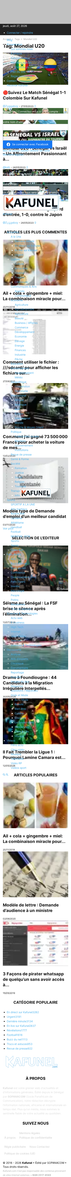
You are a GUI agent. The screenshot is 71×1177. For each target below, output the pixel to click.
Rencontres (22, 726)
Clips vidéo (17, 749)
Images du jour (20, 681)
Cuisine (19, 713)
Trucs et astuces (21, 608)
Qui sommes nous (22, 49)
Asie (17, 409)
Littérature (21, 282)
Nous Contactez (40, 1146)
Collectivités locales (27, 436)
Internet (15, 631)
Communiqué (23, 295)
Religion (19, 481)
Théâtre (19, 277)
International (18, 395)
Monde (19, 422)
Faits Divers (18, 581)
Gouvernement (24, 445)
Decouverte (14, 649)
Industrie (20, 354)
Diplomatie (21, 391)
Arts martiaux (19, 509)
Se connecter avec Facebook (30, 144)
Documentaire (19, 667)
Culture (15, 259)
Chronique (17, 663)
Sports (11, 499)
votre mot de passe (15, 134)
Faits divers (14, 554)
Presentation (14, 44)
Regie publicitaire (21, 76)
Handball (16, 527)
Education (17, 363)
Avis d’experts (19, 658)
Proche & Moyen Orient (29, 427)
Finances (20, 350)
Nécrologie (17, 590)
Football (15, 531)
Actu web (17, 618)
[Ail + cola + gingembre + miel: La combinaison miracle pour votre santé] (35, 805)
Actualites (13, 232)
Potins (14, 599)
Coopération (22, 386)
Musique (16, 754)
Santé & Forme (20, 459)
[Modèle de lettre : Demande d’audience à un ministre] (35, 874)
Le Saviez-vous (24, 722)
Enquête (16, 677)
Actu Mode (21, 699)
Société (15, 463)
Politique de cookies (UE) (19, 1153)
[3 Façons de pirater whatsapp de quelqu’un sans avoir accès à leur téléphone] (35, 943)
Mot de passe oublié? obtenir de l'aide (26, 150)
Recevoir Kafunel (17, 85)
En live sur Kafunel (26, 250)
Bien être (20, 708)
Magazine (17, 686)
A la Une (16, 236)
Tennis (15, 545)
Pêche (19, 359)
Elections (20, 440)
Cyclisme (16, 518)
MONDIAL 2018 (20, 536)
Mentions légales (29, 1133)
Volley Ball (17, 549)
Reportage (17, 672)
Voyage (19, 736)
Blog (9, 39)
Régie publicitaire (15, 1146)
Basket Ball (17, 513)
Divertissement (20, 577)
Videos (11, 740)
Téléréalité (17, 758)
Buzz (14, 559)
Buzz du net (18, 568)
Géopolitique (18, 381)
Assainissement (24, 372)
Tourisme (20, 486)
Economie (17, 300)
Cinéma (19, 272)
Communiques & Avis (24, 286)
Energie (19, 345)
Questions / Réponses (24, 690)
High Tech (17, 627)
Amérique (21, 404)
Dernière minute (24, 241)
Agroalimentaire (24, 309)
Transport (17, 490)
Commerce (21, 327)
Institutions (21, 450)
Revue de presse (21, 454)
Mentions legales (21, 62)
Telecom (16, 640)
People (15, 595)
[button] (8, 222)
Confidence (18, 572)
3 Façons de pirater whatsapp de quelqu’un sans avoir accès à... (33, 979)
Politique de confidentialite (31, 67)
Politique (16, 431)
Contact (12, 80)
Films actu (17, 745)
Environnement (20, 368)
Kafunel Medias (20, 58)
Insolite (15, 586)
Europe (19, 413)
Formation (21, 468)
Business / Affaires (26, 322)
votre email (9, 184)
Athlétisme (17, 522)
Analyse (15, 654)
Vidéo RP (16, 763)
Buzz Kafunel (19, 563)
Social (18, 477)
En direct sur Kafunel (27, 245)
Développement (24, 332)
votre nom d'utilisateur (16, 122)
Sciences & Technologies (22, 613)
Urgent (19, 254)
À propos (10, 1137)
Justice (19, 472)
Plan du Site (18, 71)
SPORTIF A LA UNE (23, 504)
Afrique (19, 400)
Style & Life (22, 731)
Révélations (18, 604)
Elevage (20, 341)
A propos (16, 53)
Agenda (19, 291)
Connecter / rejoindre (20, 32)
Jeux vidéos (18, 636)
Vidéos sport (18, 767)
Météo (19, 377)
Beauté (19, 318)
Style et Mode (19, 695)
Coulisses (20, 717)
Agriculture (21, 304)
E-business (17, 622)
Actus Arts (21, 268)
